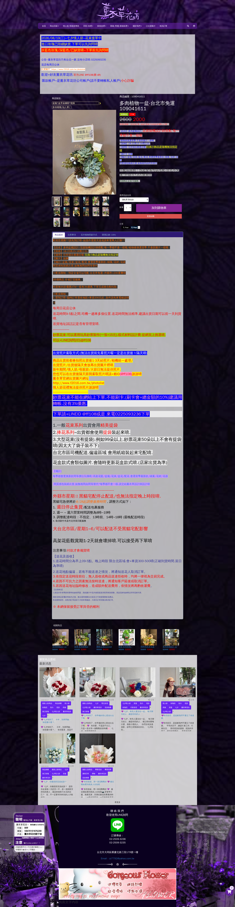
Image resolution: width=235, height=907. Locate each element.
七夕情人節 (56, 711)
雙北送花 (104, 703)
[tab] (58, 234)
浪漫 (135, 703)
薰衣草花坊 (67, 711)
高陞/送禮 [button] (87, 26)
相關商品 (57, 625)
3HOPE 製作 (205, 849)
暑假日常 (85, 774)
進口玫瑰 (45, 711)
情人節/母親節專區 (71, 26)
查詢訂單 (163, 26)
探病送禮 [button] (101, 26)
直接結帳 (150, 216)
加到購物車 (158, 208)
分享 (121, 224)
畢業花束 (98, 769)
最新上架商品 (47, 703)
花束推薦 (108, 707)
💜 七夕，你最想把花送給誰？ (54, 782)
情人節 (67, 703)
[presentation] (72, 234)
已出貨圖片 (150, 26)
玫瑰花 (44, 707)
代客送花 (133, 707)
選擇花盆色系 (125, 195)
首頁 (44, 26)
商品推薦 (58, 703)
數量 (121, 207)
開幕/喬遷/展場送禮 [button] (118, 26)
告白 (51, 707)
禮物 (93, 774)
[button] (194, 26)
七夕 (44, 716)
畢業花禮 (108, 769)
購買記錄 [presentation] (109, 234)
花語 (58, 707)
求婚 (64, 707)
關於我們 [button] (136, 26)
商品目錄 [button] (54, 26)
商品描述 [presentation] (59, 234)
